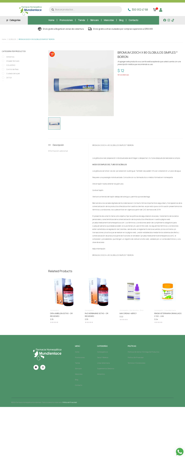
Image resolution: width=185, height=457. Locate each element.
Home (4, 39)
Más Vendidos (134, 310)
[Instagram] (168, 20)
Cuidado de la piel (13, 73)
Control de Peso (12, 69)
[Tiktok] (172, 20)
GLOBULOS (12, 39)
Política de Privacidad (70, 402)
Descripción (58, 145)
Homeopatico (142, 78)
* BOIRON (130, 145)
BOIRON (132, 83)
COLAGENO (10, 65)
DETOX (9, 77)
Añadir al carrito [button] (63, 313)
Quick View (63, 284)
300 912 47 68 (140, 9)
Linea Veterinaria (170, 310)
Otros (141, 310)
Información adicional (58, 151)
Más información (98, 248)
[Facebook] (164, 20)
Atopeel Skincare (12, 61)
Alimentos (10, 57)
